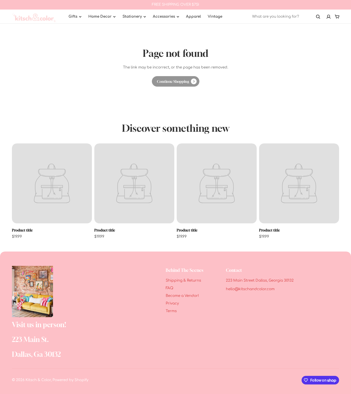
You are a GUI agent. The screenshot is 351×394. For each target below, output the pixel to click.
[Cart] (337, 16)
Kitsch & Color (38, 380)
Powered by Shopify (70, 380)
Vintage (215, 17)
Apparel (193, 17)
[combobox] (286, 16)
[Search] (318, 16)
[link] (175, 81)
